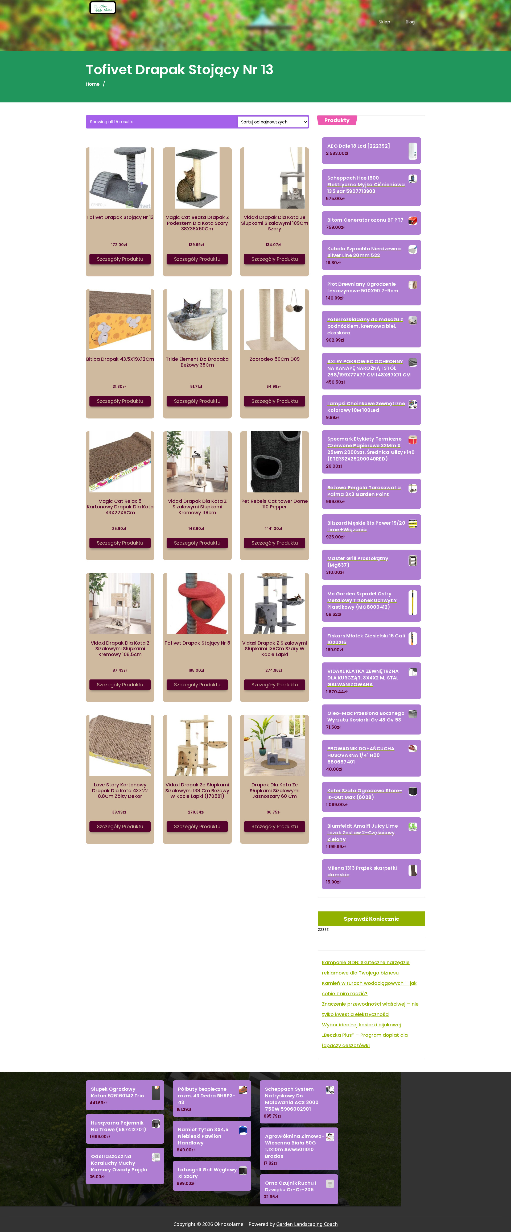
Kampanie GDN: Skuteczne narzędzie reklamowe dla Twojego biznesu (366, 967)
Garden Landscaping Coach (307, 1224)
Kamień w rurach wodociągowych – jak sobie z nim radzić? (369, 988)
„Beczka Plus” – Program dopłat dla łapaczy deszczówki (365, 1040)
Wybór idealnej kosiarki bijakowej (361, 1024)
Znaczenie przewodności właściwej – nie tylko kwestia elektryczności (370, 1009)
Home (92, 84)
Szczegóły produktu (120, 259)
